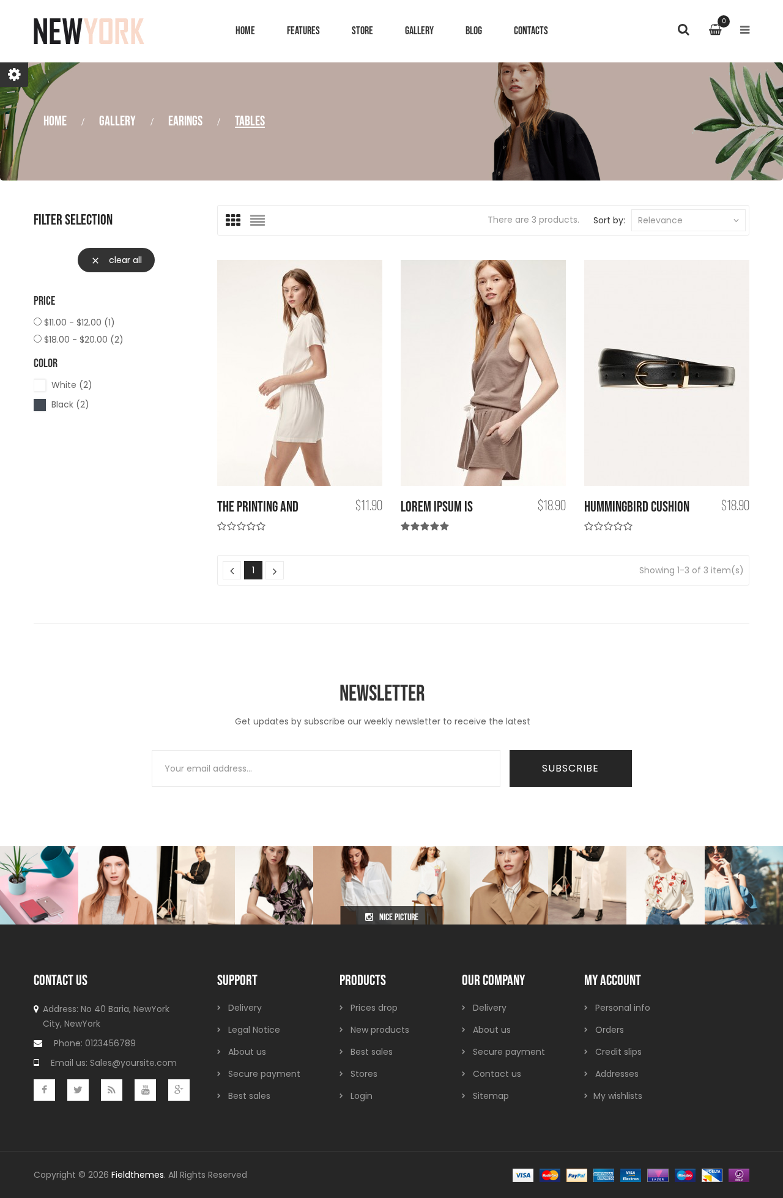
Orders (609, 1030)
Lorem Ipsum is (437, 507)
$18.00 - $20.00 (84, 339)
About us (247, 1052)
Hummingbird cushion (636, 507)
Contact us (497, 1074)
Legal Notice (254, 1030)
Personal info (622, 1008)
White (71, 384)
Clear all (116, 260)
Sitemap (491, 1096)
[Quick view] (362, 373)
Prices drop (374, 1008)
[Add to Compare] (320, 373)
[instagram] (39, 885)
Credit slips (618, 1052)
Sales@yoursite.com (133, 1063)
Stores (364, 1074)
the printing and (258, 507)
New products (380, 1030)
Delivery (245, 1008)
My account (612, 980)
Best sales (249, 1096)
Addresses (617, 1074)
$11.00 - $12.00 (79, 322)
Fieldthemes (137, 1175)
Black (70, 404)
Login (362, 1096)
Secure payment (264, 1074)
